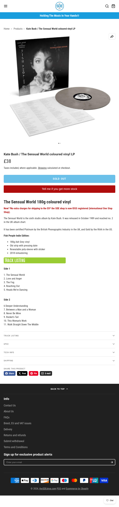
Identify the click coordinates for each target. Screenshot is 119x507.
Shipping (42, 167)
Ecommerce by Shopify (77, 488)
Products (18, 28)
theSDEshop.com (47, 488)
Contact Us (10, 405)
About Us (9, 411)
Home (7, 28)
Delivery (8, 429)
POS (59, 488)
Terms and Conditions (16, 447)
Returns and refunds (15, 435)
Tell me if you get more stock (59, 188)
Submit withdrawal (14, 441)
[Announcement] (59, 15)
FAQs (6, 417)
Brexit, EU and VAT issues (17, 423)
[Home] (59, 6)
